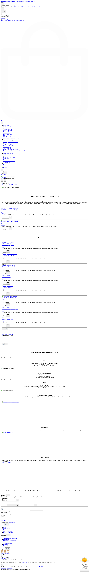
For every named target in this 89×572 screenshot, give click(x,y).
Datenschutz (6, 539)
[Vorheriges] (2, 122)
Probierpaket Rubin (6, 277)
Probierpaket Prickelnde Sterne (9, 255)
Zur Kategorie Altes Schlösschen (10, 142)
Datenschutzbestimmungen (13, 505)
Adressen (15, 20)
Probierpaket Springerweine (8, 245)
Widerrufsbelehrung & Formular (10, 538)
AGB (36, 505)
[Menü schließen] (6, 16)
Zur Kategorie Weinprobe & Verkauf (11, 154)
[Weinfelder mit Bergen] (7, 335)
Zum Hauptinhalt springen (6, 1)
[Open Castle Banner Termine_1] (8, 178)
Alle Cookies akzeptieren (25, 569)
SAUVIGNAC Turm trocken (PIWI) (9, 209)
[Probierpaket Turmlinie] (7, 286)
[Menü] (2, 3)
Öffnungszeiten (6, 528)
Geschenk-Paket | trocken (7, 319)
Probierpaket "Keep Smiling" (8, 266)
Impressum (5, 544)
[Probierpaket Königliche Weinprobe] (10, 307)
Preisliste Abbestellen (8, 532)
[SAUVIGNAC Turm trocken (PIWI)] (9, 208)
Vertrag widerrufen (5, 558)
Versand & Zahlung (7, 543)
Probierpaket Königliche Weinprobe (10, 309)
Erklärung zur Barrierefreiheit (9, 540)
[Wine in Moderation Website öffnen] (5, 553)
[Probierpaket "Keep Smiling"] (9, 265)
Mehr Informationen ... (44, 566)
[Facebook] (5, 552)
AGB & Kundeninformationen (10, 542)
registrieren (5, 19)
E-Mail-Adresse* (4, 498)
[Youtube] (8, 552)
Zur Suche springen (16, 1)
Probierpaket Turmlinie (7, 287)
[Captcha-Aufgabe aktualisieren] (2, 509)
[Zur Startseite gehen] (21, 6)
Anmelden (3, 18)
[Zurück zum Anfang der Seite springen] (2, 565)
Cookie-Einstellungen (8, 545)
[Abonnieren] (17, 500)
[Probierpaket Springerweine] (8, 243)
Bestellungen (21, 20)
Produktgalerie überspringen (8, 242)
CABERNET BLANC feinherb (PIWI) (9, 221)
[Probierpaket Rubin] (7, 275)
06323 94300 (3, 520)
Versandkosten (24, 562)
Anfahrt (5, 527)
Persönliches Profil (9, 20)
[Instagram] (2, 552)
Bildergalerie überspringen (6, 174)
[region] (44, 178)
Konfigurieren (15, 569)
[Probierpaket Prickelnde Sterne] (9, 254)
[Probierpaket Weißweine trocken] (9, 296)
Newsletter (5, 529)
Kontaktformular (11, 522)
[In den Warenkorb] (10, 217)
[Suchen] (14, 5)
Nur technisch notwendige (6, 569)
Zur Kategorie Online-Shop (9, 126)
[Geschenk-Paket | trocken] (8, 318)
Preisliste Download (7, 531)
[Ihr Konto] (1, 14)
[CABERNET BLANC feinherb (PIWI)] (10, 220)
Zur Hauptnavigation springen (27, 1)
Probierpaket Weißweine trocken (9, 297)
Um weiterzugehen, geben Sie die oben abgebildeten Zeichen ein (15, 511)
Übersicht (3, 20)
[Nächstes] (2, 170)
